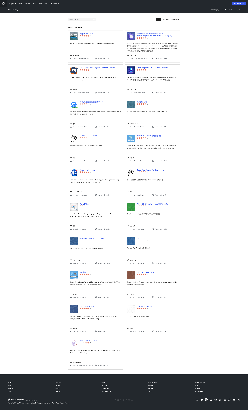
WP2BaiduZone (143, 238)
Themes (57, 385)
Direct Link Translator (88, 340)
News (9, 385)
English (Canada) (31, 400)
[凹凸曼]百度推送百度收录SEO (91, 102)
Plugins (57, 388)
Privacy (10, 391)
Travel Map (84, 204)
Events (150, 385)
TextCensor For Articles (89, 136)
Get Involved (152, 382)
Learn (103, 382)
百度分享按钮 (142, 102)
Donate (150, 388)
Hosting (10, 388)
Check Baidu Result (144, 306)
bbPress (198, 388)
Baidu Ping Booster (87, 170)
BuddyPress (199, 391)
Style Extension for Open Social (92, 238)
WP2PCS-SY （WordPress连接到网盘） (153, 204)
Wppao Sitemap (86, 34)
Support (104, 385)
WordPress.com (200, 382)
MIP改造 (83, 272)
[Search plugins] (94, 19)
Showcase (58, 382)
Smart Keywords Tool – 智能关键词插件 (153, 68)
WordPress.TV (106, 391)
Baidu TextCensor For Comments (150, 170)
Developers (105, 388)
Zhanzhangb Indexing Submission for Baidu (97, 68)
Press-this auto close (145, 272)
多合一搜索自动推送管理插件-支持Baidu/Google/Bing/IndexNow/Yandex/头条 (154, 35)
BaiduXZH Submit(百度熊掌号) (149, 136)
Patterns (57, 391)
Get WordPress (239, 3)
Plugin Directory (13, 10)
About (10, 382)
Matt (196, 385)
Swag (151, 391)
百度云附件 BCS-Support (90, 306)
